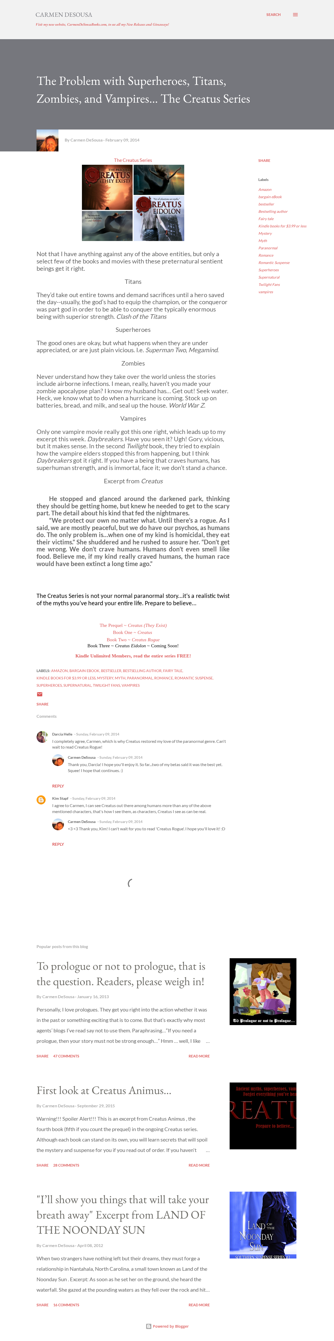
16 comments (66, 1305)
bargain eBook (270, 197)
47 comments (66, 1056)
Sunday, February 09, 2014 (97, 734)
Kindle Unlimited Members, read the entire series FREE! (133, 655)
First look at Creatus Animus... (104, 1090)
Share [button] (264, 160)
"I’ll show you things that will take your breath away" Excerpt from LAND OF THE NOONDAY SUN (123, 1214)
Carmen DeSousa (63, 14)
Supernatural (268, 277)
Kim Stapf (60, 798)
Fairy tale (265, 218)
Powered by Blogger (170, 1326)
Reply (58, 785)
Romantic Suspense (273, 262)
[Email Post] (40, 696)
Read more (199, 1056)
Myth (262, 240)
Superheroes (268, 270)
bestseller (266, 204)
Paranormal (267, 248)
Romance (265, 255)
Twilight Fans (269, 284)
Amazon (264, 189)
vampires (265, 292)
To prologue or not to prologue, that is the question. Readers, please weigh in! (121, 973)
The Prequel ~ (133, 625)
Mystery (265, 233)
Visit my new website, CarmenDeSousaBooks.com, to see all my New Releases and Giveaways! (102, 24)
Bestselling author (273, 211)
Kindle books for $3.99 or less (282, 226)
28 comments (66, 1165)
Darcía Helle (62, 734)
